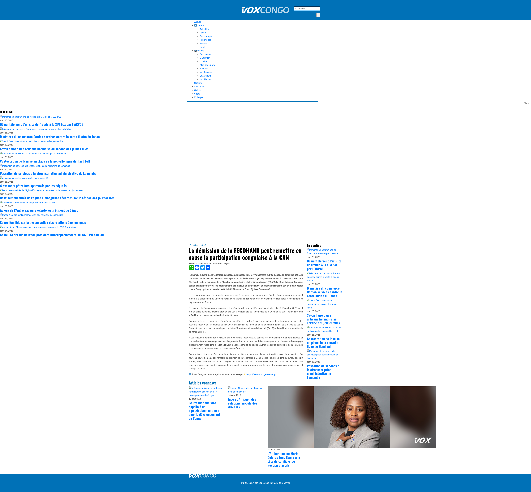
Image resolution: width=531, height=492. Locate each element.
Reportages (205, 40)
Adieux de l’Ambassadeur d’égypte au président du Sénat (39, 210)
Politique (198, 97)
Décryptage (205, 54)
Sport (202, 47)
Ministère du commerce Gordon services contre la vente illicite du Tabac (50, 136)
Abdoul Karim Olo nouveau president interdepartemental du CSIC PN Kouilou (52, 234)
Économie (199, 86)
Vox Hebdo (205, 79)
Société (203, 43)
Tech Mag (204, 68)
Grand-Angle (206, 36)
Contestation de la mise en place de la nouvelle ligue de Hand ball (45, 161)
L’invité (203, 61)
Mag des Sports (207, 65)
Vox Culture (205, 75)
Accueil (197, 22)
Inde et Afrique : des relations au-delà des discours (242, 403)
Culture (197, 90)
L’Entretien (205, 58)
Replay (200, 50)
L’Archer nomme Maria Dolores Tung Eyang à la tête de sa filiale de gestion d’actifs (284, 459)
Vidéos (200, 25)
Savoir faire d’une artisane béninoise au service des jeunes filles (44, 148)
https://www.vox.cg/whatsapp (261, 374)
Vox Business (206, 72)
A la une (193, 245)
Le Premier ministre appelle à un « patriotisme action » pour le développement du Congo (204, 410)
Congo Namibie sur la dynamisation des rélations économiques (43, 222)
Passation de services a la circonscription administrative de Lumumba (48, 173)
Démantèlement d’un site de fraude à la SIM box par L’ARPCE (41, 124)
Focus (203, 32)
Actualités (204, 29)
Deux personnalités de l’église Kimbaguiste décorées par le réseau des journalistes (57, 197)
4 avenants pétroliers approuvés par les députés (33, 185)
